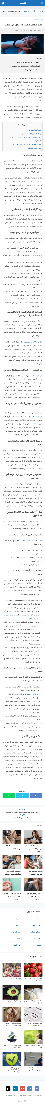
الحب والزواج (37, 926)
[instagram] (29, 1088)
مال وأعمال (16, 945)
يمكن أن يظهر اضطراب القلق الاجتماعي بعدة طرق (27, 145)
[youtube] (22, 1088)
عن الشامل (37, 1095)
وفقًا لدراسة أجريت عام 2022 (33, 342)
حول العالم (16, 932)
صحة (18, 939)
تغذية (18, 919)
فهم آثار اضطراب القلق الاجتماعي (31, 134)
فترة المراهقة (35, 417)
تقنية (18, 926)
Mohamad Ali (38, 31)
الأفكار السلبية (31, 694)
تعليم (39, 945)
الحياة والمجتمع (35, 932)
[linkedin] (15, 1088)
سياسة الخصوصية (26, 1095)
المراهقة (37, 20)
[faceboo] (37, 1088)
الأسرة (39, 919)
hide (19, 125)
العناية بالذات (36, 939)
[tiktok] (8, 1088)
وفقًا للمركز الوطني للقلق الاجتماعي (31, 541)
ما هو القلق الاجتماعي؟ (34, 130)
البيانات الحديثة (34, 376)
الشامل (22, 3)
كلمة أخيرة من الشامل (34, 148)
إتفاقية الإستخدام (11, 1095)
